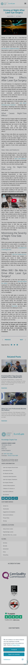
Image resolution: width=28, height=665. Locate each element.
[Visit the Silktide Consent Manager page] (22, 659)
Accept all (14, 649)
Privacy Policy (16, 645)
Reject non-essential (14, 654)
